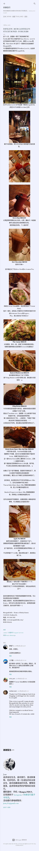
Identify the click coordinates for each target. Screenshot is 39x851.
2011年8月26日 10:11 (23, 691)
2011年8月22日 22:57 (20, 646)
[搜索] (34, 3)
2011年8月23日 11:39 (21, 678)
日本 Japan (7, 16)
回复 (10, 656)
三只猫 (11, 660)
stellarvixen (13, 691)
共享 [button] (4, 630)
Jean (5, 774)
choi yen (12, 679)
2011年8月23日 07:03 (20, 660)
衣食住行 (6, 7)
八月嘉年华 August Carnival (15, 632)
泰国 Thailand (17, 16)
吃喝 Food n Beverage (9, 635)
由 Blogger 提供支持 (21, 840)
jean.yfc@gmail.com (11, 803)
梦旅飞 (11, 646)
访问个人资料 (6, 807)
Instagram (18, 794)
